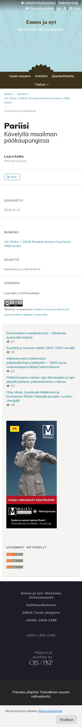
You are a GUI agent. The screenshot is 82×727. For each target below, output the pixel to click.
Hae (76, 8)
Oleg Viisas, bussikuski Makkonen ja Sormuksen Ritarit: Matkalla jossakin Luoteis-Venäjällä (39, 396)
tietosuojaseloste (50, 711)
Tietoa (40, 84)
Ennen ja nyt (41, 22)
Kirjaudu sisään (41, 8)
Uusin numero (20, 76)
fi (65, 8)
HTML (13, 176)
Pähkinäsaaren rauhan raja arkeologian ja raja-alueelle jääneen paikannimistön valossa (40, 379)
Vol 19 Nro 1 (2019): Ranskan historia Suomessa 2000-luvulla (37, 100)
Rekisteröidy (68, 3)
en (59, 8)
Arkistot (41, 76)
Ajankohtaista (63, 76)
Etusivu (8, 94)
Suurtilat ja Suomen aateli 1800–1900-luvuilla (40, 348)
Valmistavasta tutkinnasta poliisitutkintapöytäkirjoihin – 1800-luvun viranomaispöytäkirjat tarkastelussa (36, 362)
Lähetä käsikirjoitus (39, 3)
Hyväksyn (66, 719)
